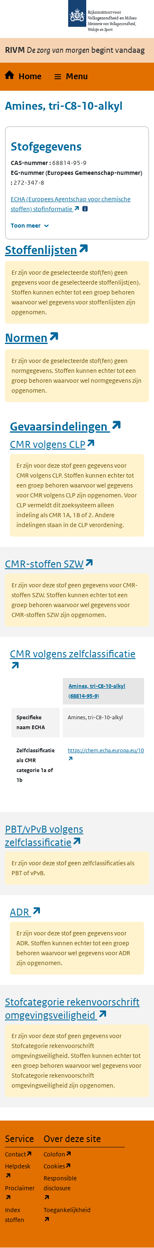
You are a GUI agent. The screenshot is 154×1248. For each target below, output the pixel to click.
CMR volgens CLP (53, 444)
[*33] (85, 209)
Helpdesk (19, 1171)
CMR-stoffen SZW (49, 564)
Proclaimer (19, 1192)
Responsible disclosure (58, 1187)
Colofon (58, 1154)
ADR (26, 912)
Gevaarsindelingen (66, 426)
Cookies (58, 1166)
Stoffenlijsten (47, 250)
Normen (32, 338)
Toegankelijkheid (58, 1214)
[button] (71, 77)
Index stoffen (14, 1215)
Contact (19, 1154)
